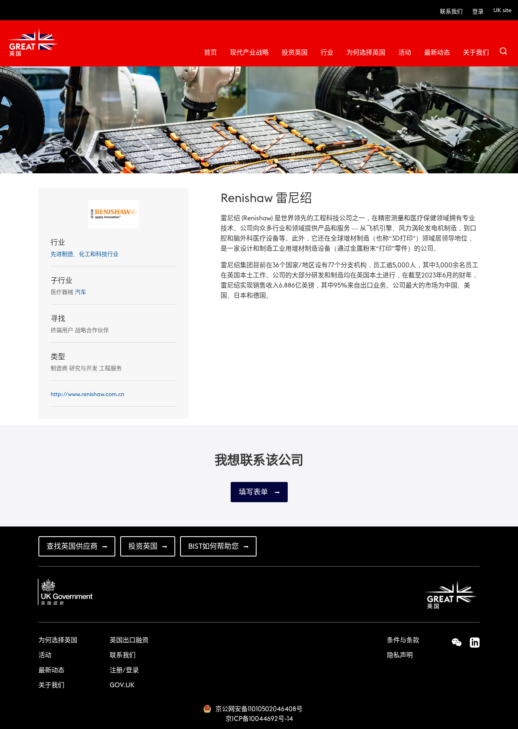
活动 (404, 52)
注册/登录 (124, 670)
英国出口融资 (129, 640)
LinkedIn (471, 642)
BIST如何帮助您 (213, 546)
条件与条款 (403, 640)
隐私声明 (400, 655)
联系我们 (451, 12)
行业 (327, 52)
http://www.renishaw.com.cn (87, 394)
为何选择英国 (365, 52)
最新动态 (437, 52)
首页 (210, 52)
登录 (478, 12)
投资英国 (295, 52)
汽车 (80, 292)
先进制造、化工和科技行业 (85, 254)
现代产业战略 (249, 52)
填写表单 (254, 492)
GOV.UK (122, 685)
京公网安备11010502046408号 (259, 709)
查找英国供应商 (72, 546)
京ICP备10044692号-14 (259, 719)
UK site (502, 10)
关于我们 (476, 52)
